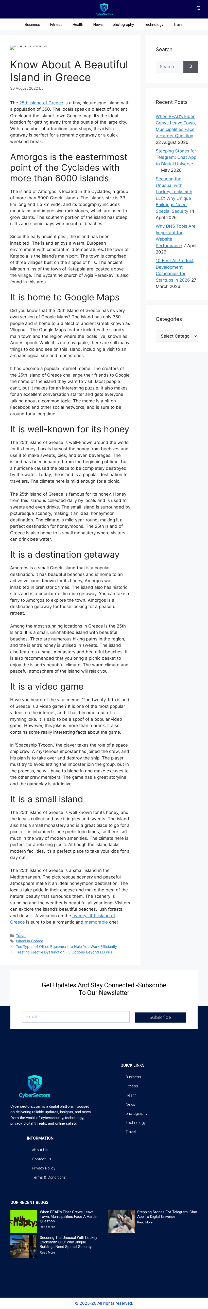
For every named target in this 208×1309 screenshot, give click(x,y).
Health (78, 24)
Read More (47, 1227)
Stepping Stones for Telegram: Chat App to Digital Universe (176, 157)
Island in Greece (29, 941)
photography (123, 24)
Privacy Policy (43, 1168)
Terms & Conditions (49, 1177)
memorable (97, 922)
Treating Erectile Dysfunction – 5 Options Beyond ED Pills (64, 952)
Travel (178, 24)
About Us (40, 1150)
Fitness (56, 24)
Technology (153, 24)
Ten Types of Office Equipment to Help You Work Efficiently (66, 946)
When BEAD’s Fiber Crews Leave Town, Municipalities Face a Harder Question (69, 1216)
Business (32, 24)
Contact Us (41, 1159)
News (98, 24)
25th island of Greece (41, 102)
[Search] (190, 67)
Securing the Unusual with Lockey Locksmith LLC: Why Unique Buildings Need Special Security (68, 1242)
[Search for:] (169, 67)
